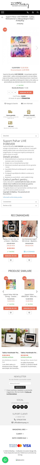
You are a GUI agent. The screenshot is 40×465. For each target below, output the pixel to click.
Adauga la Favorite (12, 103)
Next (36, 48)
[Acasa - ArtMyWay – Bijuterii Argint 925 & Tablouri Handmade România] (20, 5)
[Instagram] (26, 407)
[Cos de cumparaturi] (33, 12)
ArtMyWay (20, 24)
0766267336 (21, 420)
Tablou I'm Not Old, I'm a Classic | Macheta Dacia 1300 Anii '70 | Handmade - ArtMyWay (11, 240)
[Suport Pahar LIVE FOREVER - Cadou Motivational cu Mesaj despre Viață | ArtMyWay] (20, 45)
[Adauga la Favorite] (10, 260)
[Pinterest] (18, 407)
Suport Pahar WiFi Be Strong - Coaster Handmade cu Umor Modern (11, 295)
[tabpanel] (20, 45)
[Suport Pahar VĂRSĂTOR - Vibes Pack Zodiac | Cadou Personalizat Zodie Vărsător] (29, 284)
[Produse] (3, 12)
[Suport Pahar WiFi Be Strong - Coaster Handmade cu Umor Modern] (11, 284)
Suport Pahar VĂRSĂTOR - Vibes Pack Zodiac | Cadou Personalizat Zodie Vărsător (29, 295)
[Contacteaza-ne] (27, 12)
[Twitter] (22, 407)
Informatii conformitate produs (12, 197)
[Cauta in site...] (37, 12)
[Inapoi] (1, 17)
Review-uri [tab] (7, 205)
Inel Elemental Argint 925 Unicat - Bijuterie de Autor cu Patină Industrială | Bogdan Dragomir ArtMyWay (29, 240)
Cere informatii (28, 103)
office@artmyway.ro (21, 422)
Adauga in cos (25, 92)
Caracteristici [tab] (7, 202)
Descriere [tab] (6, 136)
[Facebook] (14, 407)
